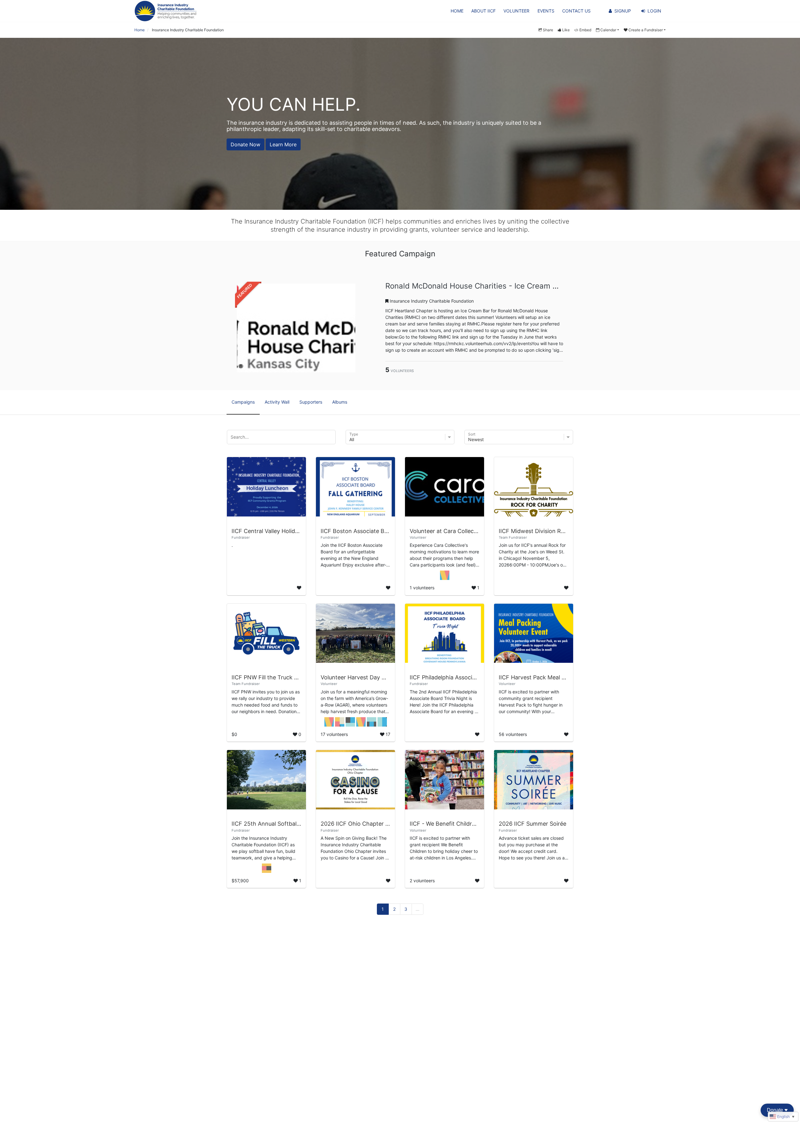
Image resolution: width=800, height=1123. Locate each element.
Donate (777, 1110)
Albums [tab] (339, 402)
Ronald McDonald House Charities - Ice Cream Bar (475, 285)
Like (566, 30)
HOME (457, 10)
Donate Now (245, 144)
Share (548, 30)
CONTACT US (576, 10)
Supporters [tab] (310, 402)
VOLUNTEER (516, 10)
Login (654, 10)
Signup (622, 10)
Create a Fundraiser (645, 30)
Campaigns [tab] (243, 402)
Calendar (608, 30)
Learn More (283, 144)
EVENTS (546, 10)
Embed (585, 30)
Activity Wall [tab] (277, 402)
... (417, 909)
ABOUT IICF (483, 10)
